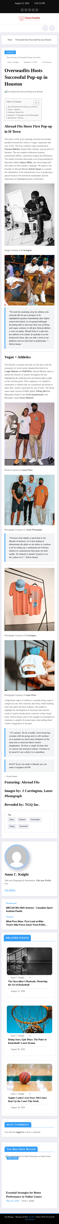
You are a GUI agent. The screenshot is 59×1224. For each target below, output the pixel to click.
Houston (14, 57)
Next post (9, 917)
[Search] (45, 28)
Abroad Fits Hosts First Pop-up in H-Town (22, 107)
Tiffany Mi (40, 391)
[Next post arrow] (52, 922)
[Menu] (5, 28)
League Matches (11, 371)
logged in (20, 1132)
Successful (36, 57)
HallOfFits (27, 371)
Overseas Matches (12, 149)
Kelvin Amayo (35, 169)
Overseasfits (22, 57)
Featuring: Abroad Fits (15, 112)
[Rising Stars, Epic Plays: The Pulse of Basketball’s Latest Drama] (29, 1019)
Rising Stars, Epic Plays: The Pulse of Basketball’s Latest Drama (27, 1041)
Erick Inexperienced (34, 394)
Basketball (10, 52)
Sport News (12, 1158)
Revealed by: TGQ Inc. (16, 118)
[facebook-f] (22, 10)
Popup (30, 57)
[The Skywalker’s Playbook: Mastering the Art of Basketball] (29, 961)
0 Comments (46, 62)
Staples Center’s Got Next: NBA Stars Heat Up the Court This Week (27, 1099)
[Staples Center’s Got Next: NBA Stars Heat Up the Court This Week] (29, 1077)
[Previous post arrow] (52, 907)
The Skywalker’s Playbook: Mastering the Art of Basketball (27, 983)
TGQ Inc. (32, 805)
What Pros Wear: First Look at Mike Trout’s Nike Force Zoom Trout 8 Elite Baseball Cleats (25, 923)
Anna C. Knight (12, 62)
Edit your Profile (43, 880)
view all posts (10, 890)
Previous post (11, 903)
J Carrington (26, 250)
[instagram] (33, 10)
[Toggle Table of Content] (35, 102)
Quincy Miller (26, 162)
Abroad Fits (30, 782)
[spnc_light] (52, 28)
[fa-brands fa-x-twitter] (26, 10)
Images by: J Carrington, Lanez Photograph (23, 115)
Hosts (9, 57)
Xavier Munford (26, 398)
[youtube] (36, 10)
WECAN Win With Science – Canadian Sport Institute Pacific (29, 909)
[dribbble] (29, 10)
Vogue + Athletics (14, 109)
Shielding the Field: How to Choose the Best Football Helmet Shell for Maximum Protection (28, 1211)
